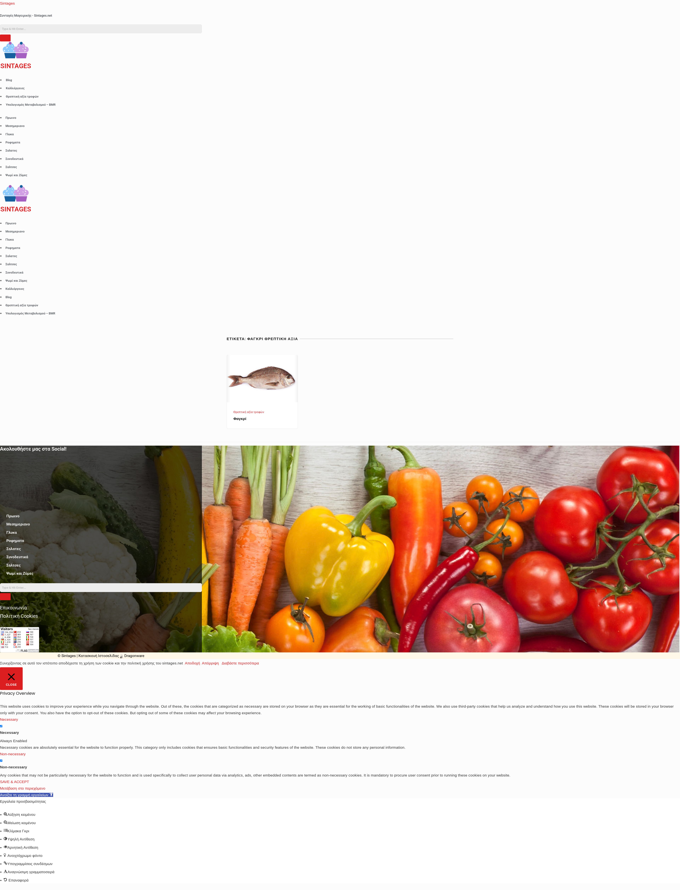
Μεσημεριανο (15, 126)
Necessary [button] (9, 719)
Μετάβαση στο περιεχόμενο (22, 788)
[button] (26, 795)
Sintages (7, 3)
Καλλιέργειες (15, 88)
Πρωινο (10, 118)
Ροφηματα (12, 142)
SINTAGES (15, 66)
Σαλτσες (11, 167)
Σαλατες (11, 150)
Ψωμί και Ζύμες (16, 175)
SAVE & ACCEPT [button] (14, 782)
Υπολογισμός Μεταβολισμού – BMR (31, 104)
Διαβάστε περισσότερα (240, 663)
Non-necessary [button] (13, 754)
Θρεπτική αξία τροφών (22, 96)
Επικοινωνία (13, 608)
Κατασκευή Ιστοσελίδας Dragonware (111, 655)
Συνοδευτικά (14, 159)
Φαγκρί (239, 418)
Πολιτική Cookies (19, 616)
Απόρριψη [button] (210, 663)
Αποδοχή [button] (192, 663)
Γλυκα (9, 134)
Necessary (9, 732)
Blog (9, 80)
